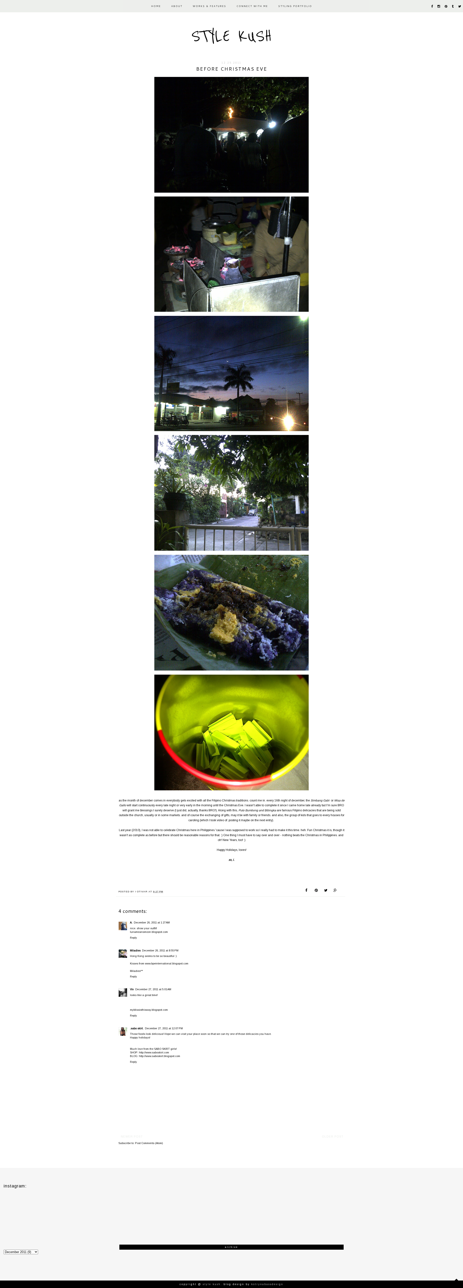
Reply (133, 937)
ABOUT (176, 6)
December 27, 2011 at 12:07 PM (164, 1028)
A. (131, 922)
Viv (132, 989)
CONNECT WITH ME (252, 6)
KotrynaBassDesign (267, 1284)
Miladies (135, 950)
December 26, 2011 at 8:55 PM (160, 950)
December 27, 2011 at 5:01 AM (153, 989)
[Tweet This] (326, 891)
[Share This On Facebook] (307, 891)
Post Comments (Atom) (149, 1143)
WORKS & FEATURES (209, 6)
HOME (156, 6)
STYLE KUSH (231, 36)
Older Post (332, 1136)
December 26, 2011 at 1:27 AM (152, 922)
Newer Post (132, 1136)
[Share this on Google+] (335, 891)
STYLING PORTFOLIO (295, 6)
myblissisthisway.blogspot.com (149, 1009)
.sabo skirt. (136, 1028)
